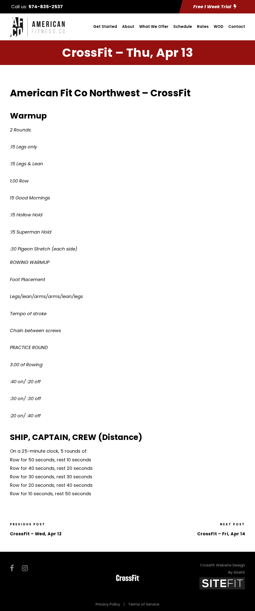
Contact (236, 26)
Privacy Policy (108, 604)
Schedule (182, 26)
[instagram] (25, 568)
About (128, 26)
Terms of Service (143, 604)
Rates (203, 26)
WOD (218, 26)
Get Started (105, 26)
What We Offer (153, 26)
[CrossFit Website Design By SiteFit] (222, 583)
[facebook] (12, 568)
